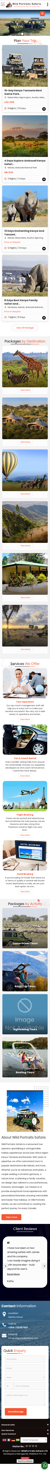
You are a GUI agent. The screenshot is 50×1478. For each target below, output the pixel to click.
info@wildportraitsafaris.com (23, 1338)
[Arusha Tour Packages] (25, 522)
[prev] (5, 1266)
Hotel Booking (25, 874)
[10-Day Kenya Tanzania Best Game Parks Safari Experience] (25, 66)
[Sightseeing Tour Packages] (25, 1014)
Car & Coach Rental (25, 758)
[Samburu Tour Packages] (25, 626)
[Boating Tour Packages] (25, 1057)
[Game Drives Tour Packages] (25, 928)
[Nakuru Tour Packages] (25, 574)
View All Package (25, 327)
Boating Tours (25, 1072)
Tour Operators (25, 701)
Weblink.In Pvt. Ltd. (38, 1453)
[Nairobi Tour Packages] (25, 366)
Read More (13, 1274)
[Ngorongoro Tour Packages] (25, 470)
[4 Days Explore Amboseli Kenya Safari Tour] (25, 136)
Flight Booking (25, 814)
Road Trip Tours (25, 986)
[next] (44, 1266)
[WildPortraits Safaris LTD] (23, 5)
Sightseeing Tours (25, 1029)
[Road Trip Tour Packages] (25, 971)
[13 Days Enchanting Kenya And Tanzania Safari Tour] (25, 206)
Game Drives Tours (25, 943)
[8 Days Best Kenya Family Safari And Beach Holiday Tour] (25, 276)
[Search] (42, 13)
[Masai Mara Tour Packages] (25, 418)
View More (25, 390)
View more (11, 1217)
